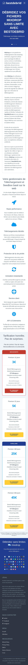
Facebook (6, 621)
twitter (5, 618)
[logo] (11, 3)
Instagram (6, 623)
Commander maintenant (14, 391)
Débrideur (4, 634)
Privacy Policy (5, 644)
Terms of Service (6, 650)
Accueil (4, 631)
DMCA (4, 647)
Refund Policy (5, 642)
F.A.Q (3, 653)
